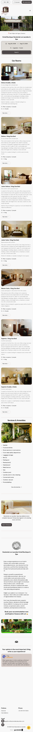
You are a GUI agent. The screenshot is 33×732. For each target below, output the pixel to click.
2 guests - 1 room (18, 48)
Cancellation (4, 713)
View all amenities (15, 487)
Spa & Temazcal (6, 524)
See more (6, 113)
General (3, 711)
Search (16, 52)
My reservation (27, 2)
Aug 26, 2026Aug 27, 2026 (18, 43)
